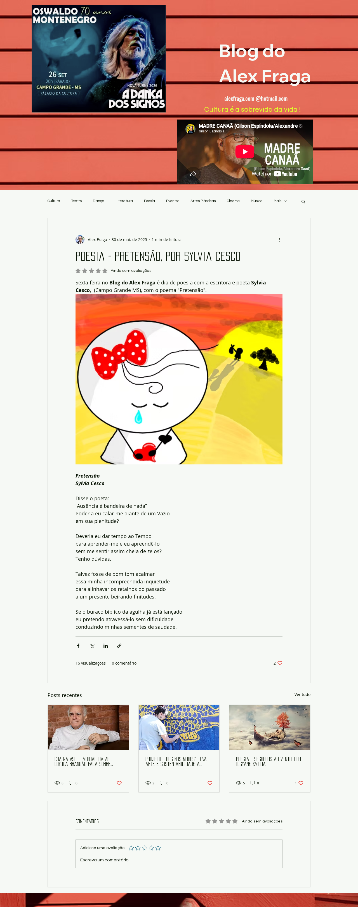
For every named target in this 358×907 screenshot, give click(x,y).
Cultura (54, 201)
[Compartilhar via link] (119, 645)
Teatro (76, 201)
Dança (98, 201)
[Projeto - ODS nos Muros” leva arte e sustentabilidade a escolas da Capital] (179, 727)
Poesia (149, 201)
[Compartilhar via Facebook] (78, 645)
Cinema (233, 201)
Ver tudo (302, 694)
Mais (277, 201)
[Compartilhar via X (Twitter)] (92, 645)
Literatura (124, 201)
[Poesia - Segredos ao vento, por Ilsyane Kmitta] (269, 727)
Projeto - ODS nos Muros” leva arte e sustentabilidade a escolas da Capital (176, 761)
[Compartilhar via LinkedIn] (105, 645)
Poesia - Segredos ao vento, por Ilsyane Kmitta (268, 761)
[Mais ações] (279, 239)
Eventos (172, 201)
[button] (303, 201)
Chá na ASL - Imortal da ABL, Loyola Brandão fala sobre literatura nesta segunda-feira (88, 761)
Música (257, 201)
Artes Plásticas (203, 201)
